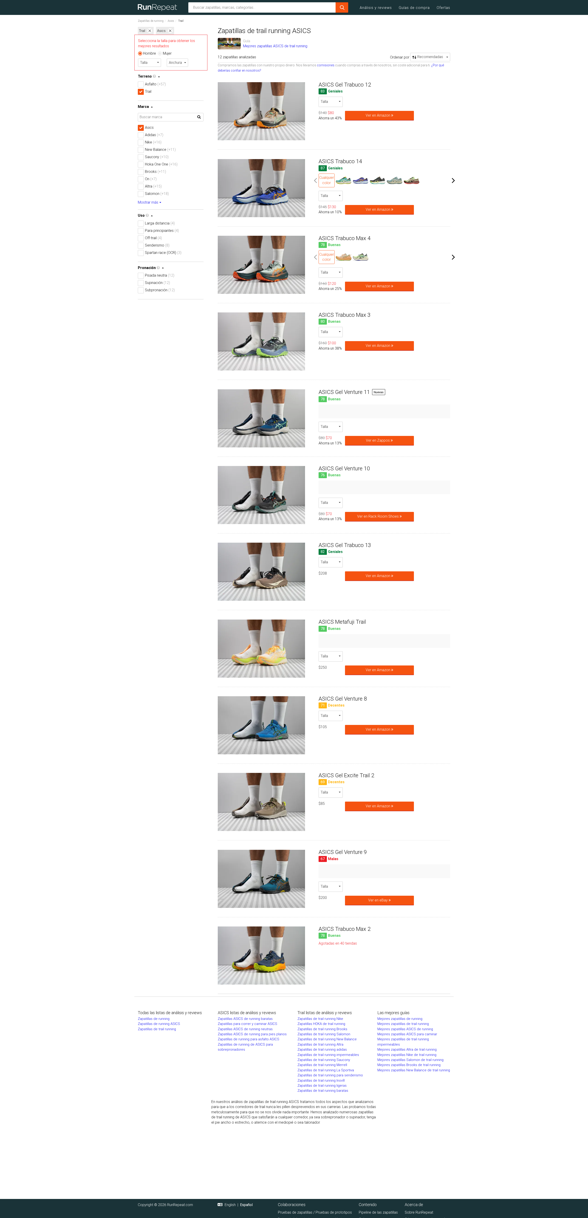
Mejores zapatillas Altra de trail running (407, 1049)
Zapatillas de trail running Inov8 (321, 1080)
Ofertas (443, 8)
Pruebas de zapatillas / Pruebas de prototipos (315, 1212)
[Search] (342, 7)
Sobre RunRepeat (419, 1212)
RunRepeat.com (180, 1205)
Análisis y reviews (376, 8)
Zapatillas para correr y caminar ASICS (247, 1024)
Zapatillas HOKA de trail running (321, 1024)
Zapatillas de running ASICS (159, 1024)
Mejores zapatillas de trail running (403, 1024)
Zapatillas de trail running (157, 1029)
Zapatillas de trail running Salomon (323, 1034)
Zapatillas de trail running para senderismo (330, 1075)
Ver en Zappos (378, 440)
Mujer (167, 53)
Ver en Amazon (378, 115)
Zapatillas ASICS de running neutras (245, 1029)
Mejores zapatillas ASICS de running (405, 1029)
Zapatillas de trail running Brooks (322, 1029)
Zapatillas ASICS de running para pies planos (252, 1034)
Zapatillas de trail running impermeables (328, 1055)
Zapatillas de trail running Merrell (322, 1065)
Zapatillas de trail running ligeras (322, 1085)
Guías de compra (414, 8)
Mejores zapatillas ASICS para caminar (407, 1034)
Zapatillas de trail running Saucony (323, 1060)
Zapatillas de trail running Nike (320, 1019)
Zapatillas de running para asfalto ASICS (248, 1039)
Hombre (149, 53)
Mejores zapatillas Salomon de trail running (410, 1060)
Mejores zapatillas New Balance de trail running (413, 1070)
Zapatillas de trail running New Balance (327, 1039)
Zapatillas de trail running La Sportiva (325, 1070)
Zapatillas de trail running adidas (322, 1049)
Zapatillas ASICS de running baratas (245, 1019)
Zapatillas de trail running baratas (322, 1091)
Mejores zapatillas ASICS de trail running (275, 46)
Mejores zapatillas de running (399, 1019)
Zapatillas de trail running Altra (320, 1044)
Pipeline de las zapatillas (378, 1212)
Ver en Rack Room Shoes (378, 516)
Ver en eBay (378, 900)
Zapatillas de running (151, 20)
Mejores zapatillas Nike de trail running (406, 1055)
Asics (171, 20)
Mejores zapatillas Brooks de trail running (409, 1065)
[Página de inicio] (159, 7)
